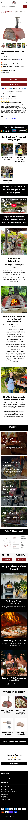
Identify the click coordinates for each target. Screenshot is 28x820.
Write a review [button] (14, 763)
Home (2, 12)
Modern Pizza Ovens (8, 12)
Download (7, 559)
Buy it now (14, 84)
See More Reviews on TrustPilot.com (10, 118)
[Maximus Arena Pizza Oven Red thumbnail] (8, 45)
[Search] (25, 6)
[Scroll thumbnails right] (26, 45)
